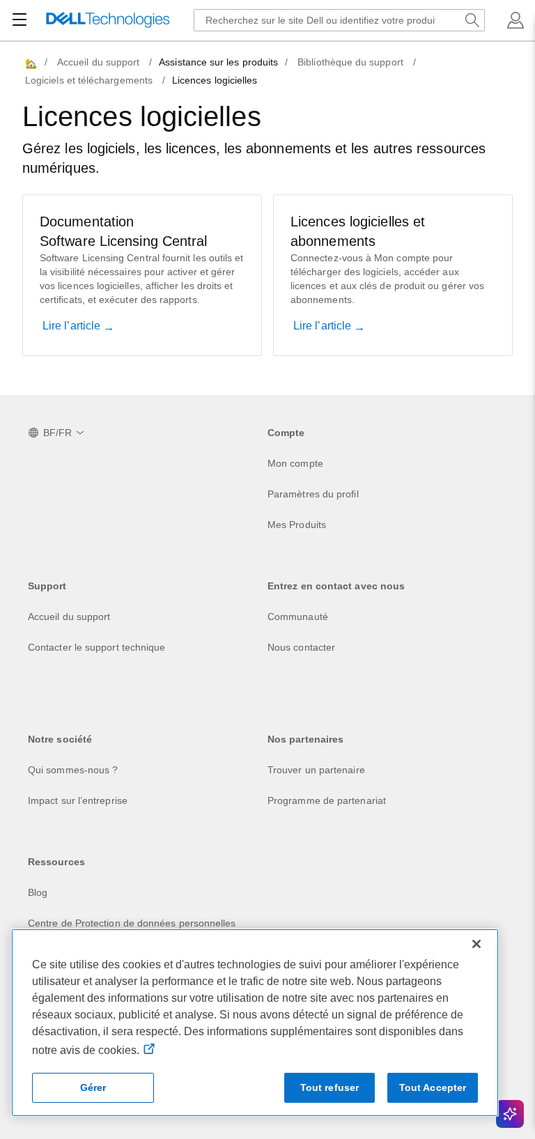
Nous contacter (301, 647)
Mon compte (295, 463)
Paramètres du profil (313, 493)
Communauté (298, 616)
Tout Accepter (433, 1087)
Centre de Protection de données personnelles (132, 923)
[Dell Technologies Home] (108, 20)
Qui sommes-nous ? (73, 769)
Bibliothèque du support (350, 62)
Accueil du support (98, 62)
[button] (515, 20)
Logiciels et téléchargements (89, 80)
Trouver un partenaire (316, 769)
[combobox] (339, 20)
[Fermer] (476, 944)
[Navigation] (19, 20)
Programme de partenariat (327, 800)
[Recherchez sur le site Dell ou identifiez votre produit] (472, 20)
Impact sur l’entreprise (77, 800)
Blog (37, 892)
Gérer (93, 1087)
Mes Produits (297, 524)
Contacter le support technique (96, 647)
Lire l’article (72, 326)
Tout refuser (329, 1087)
